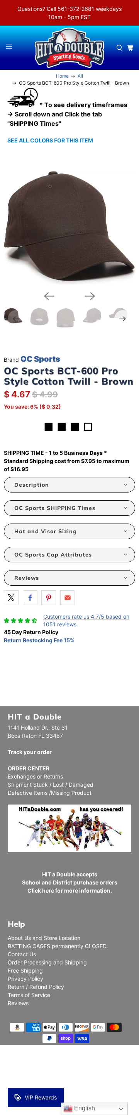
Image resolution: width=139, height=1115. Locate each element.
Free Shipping (25, 970)
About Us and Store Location (44, 938)
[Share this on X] (11, 597)
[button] (69, 484)
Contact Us (22, 954)
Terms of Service (29, 995)
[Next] (90, 296)
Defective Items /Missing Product (50, 792)
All (80, 76)
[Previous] (49, 296)
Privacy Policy (25, 978)
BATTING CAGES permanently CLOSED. (58, 946)
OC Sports (40, 359)
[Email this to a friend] (67, 597)
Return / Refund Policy (36, 986)
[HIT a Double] (69, 48)
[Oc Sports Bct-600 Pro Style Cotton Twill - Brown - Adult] (69, 227)
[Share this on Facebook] (30, 597)
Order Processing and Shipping (47, 962)
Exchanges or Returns (35, 776)
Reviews (18, 1003)
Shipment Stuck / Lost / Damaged (50, 784)
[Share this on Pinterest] (48, 597)
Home (62, 76)
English (84, 1108)
